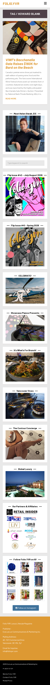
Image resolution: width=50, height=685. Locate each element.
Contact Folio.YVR (9, 677)
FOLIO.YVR (11, 3)
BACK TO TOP (9, 668)
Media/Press (7, 681)
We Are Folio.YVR (9, 674)
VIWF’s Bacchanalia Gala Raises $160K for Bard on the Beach (22, 63)
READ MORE (11, 98)
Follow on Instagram (27, 608)
